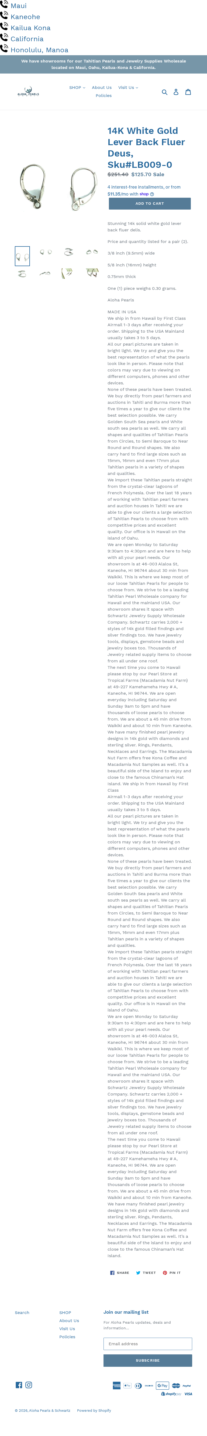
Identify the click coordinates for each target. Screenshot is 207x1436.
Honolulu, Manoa (39, 50)
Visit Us (126, 87)
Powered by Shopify (94, 1411)
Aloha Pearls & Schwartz (49, 1411)
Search (22, 1312)
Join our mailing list (126, 1312)
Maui (19, 6)
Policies (104, 95)
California (27, 39)
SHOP (75, 87)
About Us (102, 87)
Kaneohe (25, 17)
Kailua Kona (31, 28)
